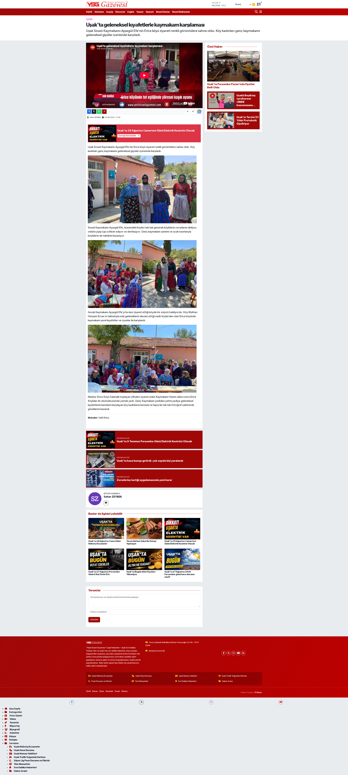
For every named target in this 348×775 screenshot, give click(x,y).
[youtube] (280, 702)
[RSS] (243, 653)
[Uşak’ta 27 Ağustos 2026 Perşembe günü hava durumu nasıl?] (182, 559)
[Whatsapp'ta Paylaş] (99, 111)
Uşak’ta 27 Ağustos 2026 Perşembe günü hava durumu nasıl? (179, 574)
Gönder (94, 619)
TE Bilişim (258, 692)
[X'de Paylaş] (94, 111)
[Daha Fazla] (104, 111)
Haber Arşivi (227, 681)
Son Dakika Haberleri (187, 681)
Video (12, 719)
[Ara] (256, 12)
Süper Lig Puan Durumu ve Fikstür (32, 760)
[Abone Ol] (199, 111)
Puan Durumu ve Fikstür (101, 681)
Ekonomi (120, 12)
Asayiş (109, 12)
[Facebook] (223, 653)
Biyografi (14, 729)
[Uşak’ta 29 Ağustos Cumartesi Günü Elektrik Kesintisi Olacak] (182, 528)
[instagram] (211, 702)
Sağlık (130, 12)
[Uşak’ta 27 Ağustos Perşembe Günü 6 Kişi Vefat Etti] (106, 559)
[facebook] (71, 702)
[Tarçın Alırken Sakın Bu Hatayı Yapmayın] (144, 528)
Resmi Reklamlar (181, 12)
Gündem (99, 12)
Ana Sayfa (14, 709)
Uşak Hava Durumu (144, 676)
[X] (228, 653)
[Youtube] (238, 653)
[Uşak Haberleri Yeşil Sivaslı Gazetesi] (107, 4)
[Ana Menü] (260, 12)
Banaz (95, 691)
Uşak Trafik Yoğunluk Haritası (234, 676)
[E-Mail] (106, 503)
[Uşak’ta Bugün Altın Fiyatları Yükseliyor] (144, 559)
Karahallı (109, 691)
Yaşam (139, 12)
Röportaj (14, 726)
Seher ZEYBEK (95, 117)
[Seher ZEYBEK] (94, 498)
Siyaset (150, 12)
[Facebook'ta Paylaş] (89, 111)
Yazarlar (14, 722)
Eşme (102, 691)
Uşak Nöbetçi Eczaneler (102, 676)
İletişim (13, 740)
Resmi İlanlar (163, 12)
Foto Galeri (15, 715)
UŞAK (89, 12)
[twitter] (141, 702)
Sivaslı (117, 691)
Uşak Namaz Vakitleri (188, 676)
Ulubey (124, 691)
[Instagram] (233, 653)
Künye (12, 736)
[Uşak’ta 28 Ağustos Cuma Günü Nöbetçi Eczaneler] (106, 528)
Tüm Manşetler (141, 681)
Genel (89, 19)
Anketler (14, 733)
